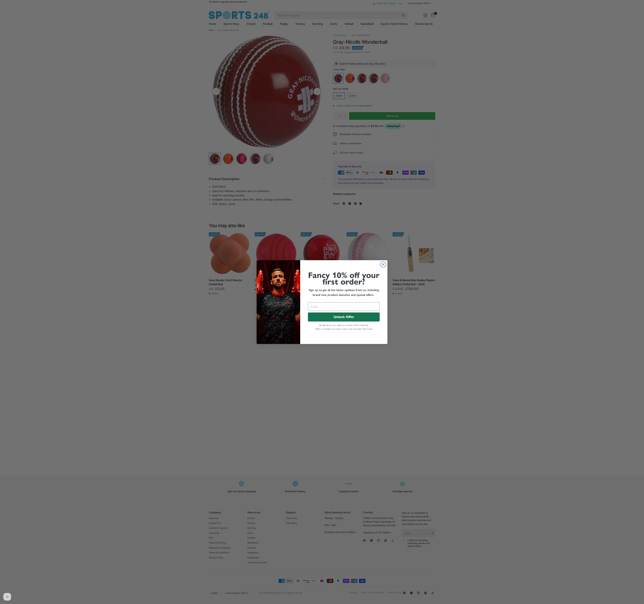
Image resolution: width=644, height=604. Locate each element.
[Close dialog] (383, 264)
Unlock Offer (344, 317)
